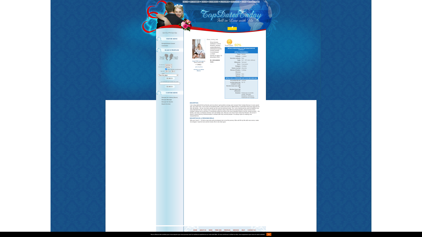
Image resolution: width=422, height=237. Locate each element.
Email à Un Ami (166, 104)
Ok (269, 234)
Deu (176, 32)
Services (236, 230)
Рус (167, 32)
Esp (173, 32)
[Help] (244, 2)
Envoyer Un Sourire (167, 101)
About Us (203, 230)
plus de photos (199, 66)
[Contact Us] (254, 2)
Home (195, 230)
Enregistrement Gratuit (168, 43)
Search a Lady (163, 57)
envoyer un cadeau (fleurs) (199, 70)
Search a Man (174, 57)
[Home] (185, 2)
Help (243, 230)
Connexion (165, 45)
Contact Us (252, 230)
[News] (204, 2)
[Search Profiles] (224, 2)
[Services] (235, 2)
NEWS (210, 230)
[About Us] (194, 2)
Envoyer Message (167, 99)
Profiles (227, 230)
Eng (164, 32)
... (210, 64)
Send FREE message (198, 61)
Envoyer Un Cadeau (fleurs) (170, 97)
